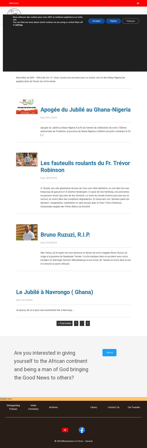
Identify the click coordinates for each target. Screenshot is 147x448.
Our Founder (134, 407)
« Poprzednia (64, 323)
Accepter (96, 21)
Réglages (130, 21)
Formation (33, 409)
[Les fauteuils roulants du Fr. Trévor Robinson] (27, 159)
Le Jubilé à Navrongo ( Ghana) (54, 292)
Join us (109, 352)
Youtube (130, 3)
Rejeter (113, 21)
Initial (33, 405)
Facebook (118, 3)
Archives (53, 407)
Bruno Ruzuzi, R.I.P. (65, 234)
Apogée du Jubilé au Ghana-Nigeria (85, 109)
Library (93, 407)
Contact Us (113, 407)
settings (19, 25)
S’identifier (104, 3)
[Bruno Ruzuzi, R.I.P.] (27, 232)
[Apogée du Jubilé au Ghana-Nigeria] (27, 106)
